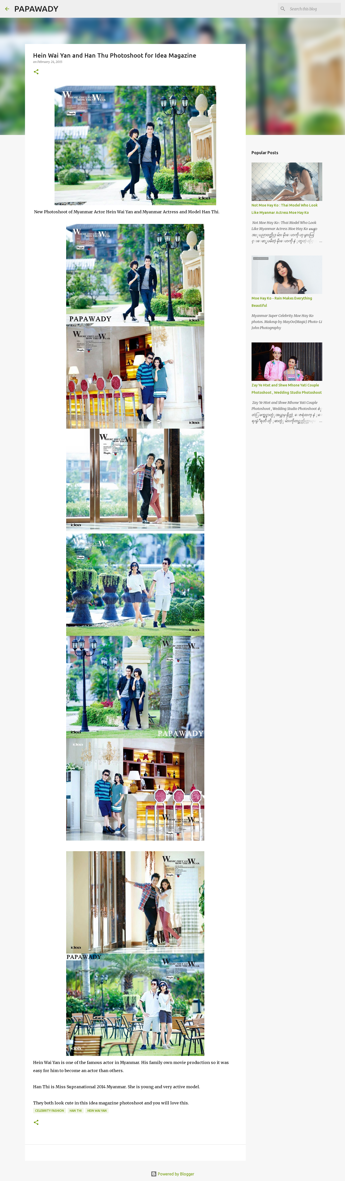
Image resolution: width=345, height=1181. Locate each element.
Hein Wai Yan (97, 1110)
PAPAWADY (36, 8)
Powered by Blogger (175, 1174)
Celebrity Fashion (49, 1110)
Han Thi (76, 1110)
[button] (36, 72)
